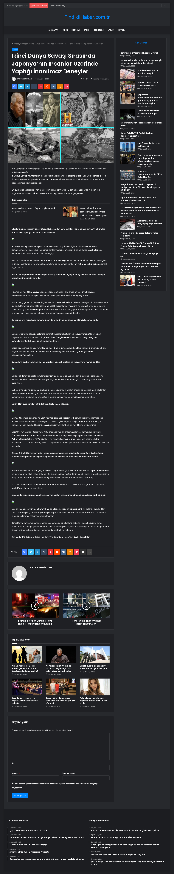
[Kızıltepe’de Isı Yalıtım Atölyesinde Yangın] (127, 114)
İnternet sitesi (69, 773)
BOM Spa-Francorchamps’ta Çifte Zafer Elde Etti (149, 174)
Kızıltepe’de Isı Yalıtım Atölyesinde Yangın (148, 112)
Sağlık (87, 30)
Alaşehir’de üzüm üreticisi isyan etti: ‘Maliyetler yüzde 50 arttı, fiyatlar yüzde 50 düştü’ (140, 187)
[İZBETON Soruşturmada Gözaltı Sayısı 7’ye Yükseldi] (127, 280)
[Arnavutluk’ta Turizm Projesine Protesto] (127, 86)
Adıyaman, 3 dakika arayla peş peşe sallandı (149, 222)
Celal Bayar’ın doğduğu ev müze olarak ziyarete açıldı (93, 667)
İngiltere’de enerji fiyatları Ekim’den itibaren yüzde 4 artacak (138, 199)
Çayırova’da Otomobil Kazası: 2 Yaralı (139, 53)
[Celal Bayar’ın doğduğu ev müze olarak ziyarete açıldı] (95, 654)
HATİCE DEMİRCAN (24, 79)
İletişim (121, 30)
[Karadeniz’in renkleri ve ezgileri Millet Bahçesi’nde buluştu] (27, 687)
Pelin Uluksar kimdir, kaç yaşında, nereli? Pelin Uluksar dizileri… (94, 701)
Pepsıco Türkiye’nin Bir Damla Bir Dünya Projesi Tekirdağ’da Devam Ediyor (139, 244)
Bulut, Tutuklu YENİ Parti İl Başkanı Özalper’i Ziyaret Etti (136, 134)
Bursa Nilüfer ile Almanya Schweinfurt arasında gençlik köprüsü (60, 701)
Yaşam (111, 30)
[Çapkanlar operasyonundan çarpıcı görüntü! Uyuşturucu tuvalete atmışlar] (127, 98)
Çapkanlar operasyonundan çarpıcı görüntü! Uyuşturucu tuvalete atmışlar (149, 99)
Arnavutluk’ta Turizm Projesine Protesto (147, 84)
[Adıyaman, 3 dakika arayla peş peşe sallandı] (127, 224)
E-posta (16, 773)
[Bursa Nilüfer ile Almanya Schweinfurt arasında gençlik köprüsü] (61, 687)
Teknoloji (99, 30)
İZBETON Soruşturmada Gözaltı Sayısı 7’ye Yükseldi (149, 279)
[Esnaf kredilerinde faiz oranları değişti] (127, 74)
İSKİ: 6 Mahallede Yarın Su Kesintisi (148, 144)
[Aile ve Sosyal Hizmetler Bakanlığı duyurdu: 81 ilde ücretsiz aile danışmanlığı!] (27, 654)
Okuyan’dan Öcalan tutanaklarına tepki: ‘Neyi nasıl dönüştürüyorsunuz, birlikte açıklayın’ (140, 266)
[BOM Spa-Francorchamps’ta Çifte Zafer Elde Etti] (127, 175)
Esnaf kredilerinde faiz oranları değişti (66, 6)
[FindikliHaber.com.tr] (87, 17)
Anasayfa (53, 30)
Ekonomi (76, 30)
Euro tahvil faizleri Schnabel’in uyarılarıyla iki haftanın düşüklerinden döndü (141, 61)
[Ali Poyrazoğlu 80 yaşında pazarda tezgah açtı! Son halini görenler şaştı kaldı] (61, 654)
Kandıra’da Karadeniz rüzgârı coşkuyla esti (33, 208)
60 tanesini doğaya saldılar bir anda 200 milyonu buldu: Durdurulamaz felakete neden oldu (140, 210)
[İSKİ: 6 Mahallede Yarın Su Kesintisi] (127, 147)
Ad (13, 763)
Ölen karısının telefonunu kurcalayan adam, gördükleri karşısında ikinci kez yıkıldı (149, 159)
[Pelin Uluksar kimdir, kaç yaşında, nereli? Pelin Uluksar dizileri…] (95, 687)
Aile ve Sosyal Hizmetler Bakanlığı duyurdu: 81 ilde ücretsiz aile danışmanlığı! (25, 668)
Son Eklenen (141, 42)
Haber (65, 30)
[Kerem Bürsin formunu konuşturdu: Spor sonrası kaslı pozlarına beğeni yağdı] (70, 212)
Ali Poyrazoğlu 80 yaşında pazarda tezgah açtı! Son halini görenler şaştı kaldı (58, 668)
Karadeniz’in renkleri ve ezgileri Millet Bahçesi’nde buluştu (25, 701)
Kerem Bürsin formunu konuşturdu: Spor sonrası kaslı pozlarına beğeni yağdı (94, 212)
